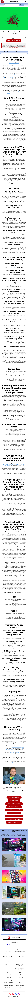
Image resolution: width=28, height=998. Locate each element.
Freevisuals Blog (8, 974)
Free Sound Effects (8, 985)
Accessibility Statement (20, 987)
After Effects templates (14, 806)
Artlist (4, 77)
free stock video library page (18, 747)
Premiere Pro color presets (14, 816)
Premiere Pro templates (14, 822)
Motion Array (21, 91)
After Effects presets (14, 797)
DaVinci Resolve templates (14, 803)
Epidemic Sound (10, 77)
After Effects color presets (14, 809)
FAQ (20, 974)
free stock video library (12, 74)
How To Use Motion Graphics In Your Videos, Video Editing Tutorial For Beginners (14, 464)
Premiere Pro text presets (14, 819)
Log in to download (13, 40)
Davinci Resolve (8, 967)
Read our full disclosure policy (17, 47)
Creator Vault (8, 987)
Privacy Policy (20, 980)
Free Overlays (8, 977)
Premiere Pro (8, 954)
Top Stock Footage (8, 980)
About (20, 982)
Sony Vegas (8, 961)
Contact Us (20, 977)
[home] (1, 1)
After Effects (8, 951)
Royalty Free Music (8, 982)
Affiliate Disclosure (20, 985)
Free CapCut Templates (8, 956)
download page (13, 267)
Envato (8, 93)
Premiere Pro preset (14, 813)
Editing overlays (14, 800)
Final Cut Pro (8, 964)
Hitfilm (8, 959)
